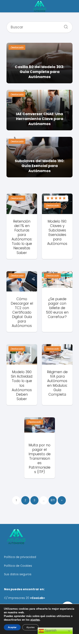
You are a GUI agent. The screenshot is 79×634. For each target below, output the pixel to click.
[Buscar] (64, 25)
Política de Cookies (18, 566)
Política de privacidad (20, 557)
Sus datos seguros (17, 574)
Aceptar (12, 627)
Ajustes (30, 627)
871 (53, 500)
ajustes (35, 620)
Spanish (50, 630)
